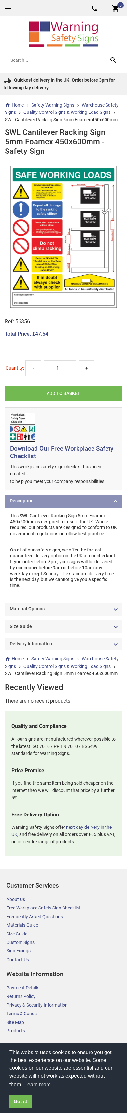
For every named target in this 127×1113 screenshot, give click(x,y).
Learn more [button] (37, 1084)
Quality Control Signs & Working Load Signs (67, 112)
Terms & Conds (22, 1013)
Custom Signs (21, 942)
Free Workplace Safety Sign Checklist (43, 907)
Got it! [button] (21, 1101)
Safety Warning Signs (52, 105)
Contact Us (18, 959)
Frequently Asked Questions (35, 916)
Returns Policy (21, 996)
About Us (16, 899)
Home (18, 105)
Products (16, 1030)
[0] (116, 8)
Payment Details (23, 987)
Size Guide (17, 933)
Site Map (15, 1022)
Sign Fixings (19, 950)
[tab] (63, 501)
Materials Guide (22, 925)
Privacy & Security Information (37, 1005)
